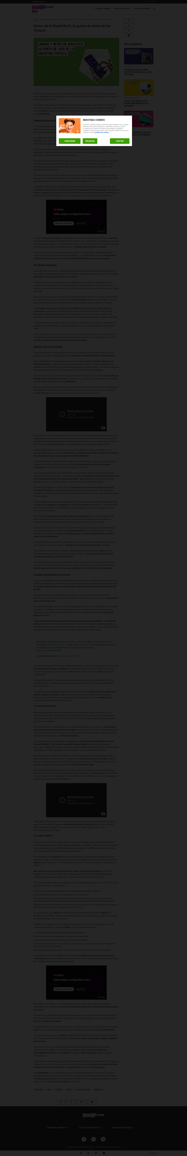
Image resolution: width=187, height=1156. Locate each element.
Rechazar (89, 141)
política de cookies (102, 132)
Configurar (69, 141)
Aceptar (120, 141)
